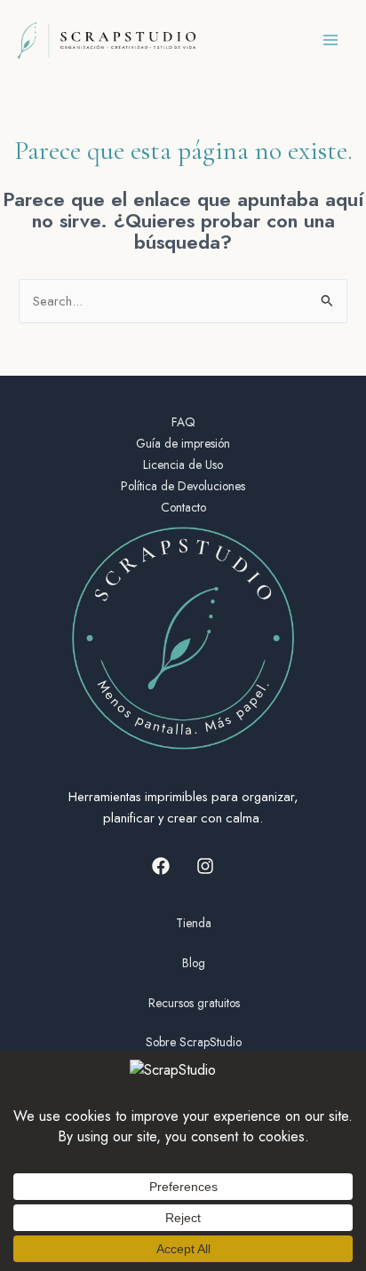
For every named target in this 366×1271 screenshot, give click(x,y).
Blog (193, 963)
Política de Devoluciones (183, 486)
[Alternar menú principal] (330, 40)
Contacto (183, 507)
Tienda (193, 923)
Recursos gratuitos (194, 1003)
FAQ (183, 422)
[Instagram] (205, 866)
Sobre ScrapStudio (194, 1042)
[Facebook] (161, 866)
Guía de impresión (183, 443)
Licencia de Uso (183, 464)
